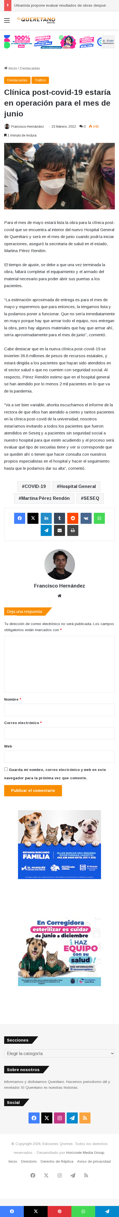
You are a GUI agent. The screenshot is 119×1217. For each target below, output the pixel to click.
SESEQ (91, 498)
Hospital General (78, 486)
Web (8, 746)
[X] (32, 518)
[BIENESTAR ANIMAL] (59, 878)
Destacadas (30, 68)
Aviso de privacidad (94, 1161)
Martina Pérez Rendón (45, 498)
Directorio (29, 1161)
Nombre (12, 699)
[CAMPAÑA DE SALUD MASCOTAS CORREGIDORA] (59, 985)
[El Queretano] (36, 20)
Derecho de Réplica (57, 1161)
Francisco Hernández (27, 127)
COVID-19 (35, 486)
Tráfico (40, 80)
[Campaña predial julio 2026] (59, 41)
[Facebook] (19, 518)
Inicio (12, 68)
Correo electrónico (23, 723)
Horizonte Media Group (85, 1153)
